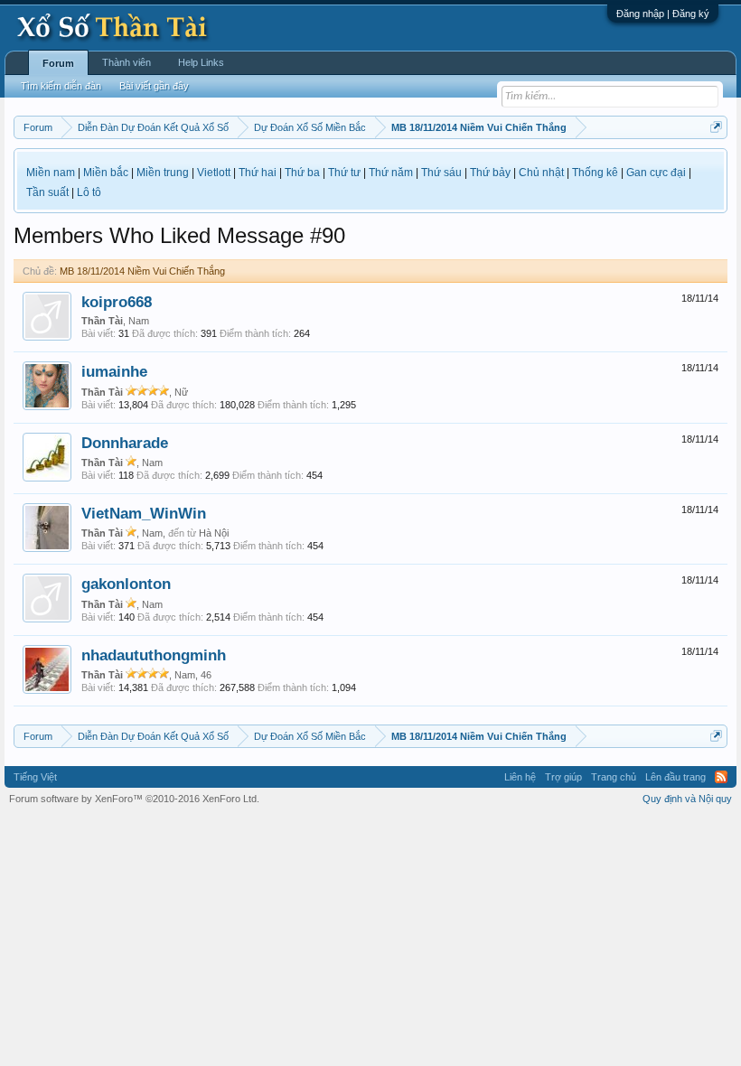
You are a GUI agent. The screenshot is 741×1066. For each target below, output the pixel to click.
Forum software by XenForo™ (134, 798)
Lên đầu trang (675, 776)
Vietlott (213, 172)
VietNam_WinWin (143, 513)
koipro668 (116, 302)
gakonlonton (126, 584)
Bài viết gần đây (154, 85)
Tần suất (47, 192)
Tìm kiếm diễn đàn (61, 85)
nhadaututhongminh (153, 655)
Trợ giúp (563, 776)
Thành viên (126, 62)
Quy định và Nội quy (687, 798)
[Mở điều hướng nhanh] (716, 127)
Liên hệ (520, 776)
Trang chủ (613, 776)
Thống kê (595, 172)
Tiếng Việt (35, 776)
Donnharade (124, 443)
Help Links (201, 62)
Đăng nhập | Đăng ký (662, 13)
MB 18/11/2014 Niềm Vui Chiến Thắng (142, 271)
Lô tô (89, 192)
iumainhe (114, 371)
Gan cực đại (656, 172)
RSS (721, 777)
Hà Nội (214, 533)
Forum (58, 63)
